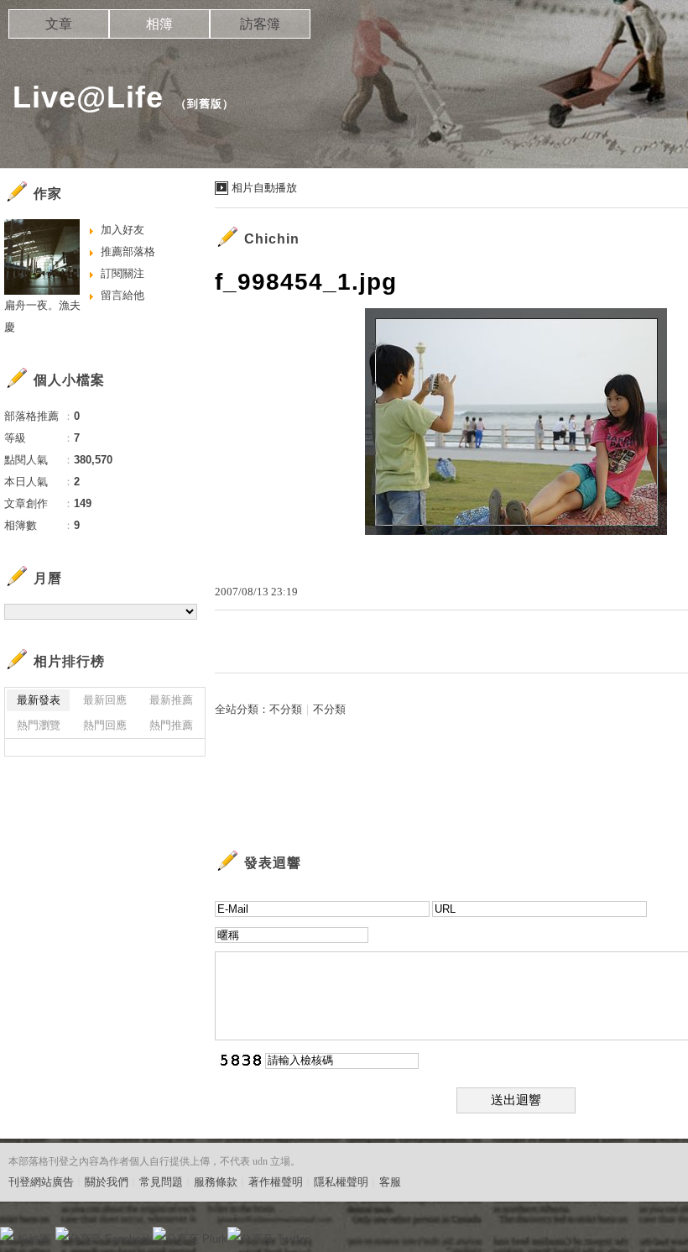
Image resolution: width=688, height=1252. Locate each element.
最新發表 (38, 700)
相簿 (159, 24)
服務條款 (215, 1182)
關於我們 (106, 1182)
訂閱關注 (122, 273)
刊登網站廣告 (41, 1182)
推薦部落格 (128, 251)
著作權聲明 (275, 1182)
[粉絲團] (6, 1233)
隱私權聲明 (341, 1182)
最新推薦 (171, 700)
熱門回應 (105, 725)
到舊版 (204, 103)
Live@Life (88, 97)
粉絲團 (34, 1239)
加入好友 (122, 229)
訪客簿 (260, 24)
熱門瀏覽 (38, 725)
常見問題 (161, 1182)
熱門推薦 (171, 725)
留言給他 (122, 295)
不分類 (285, 709)
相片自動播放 (264, 187)
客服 (390, 1182)
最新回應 (105, 700)
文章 (58, 24)
